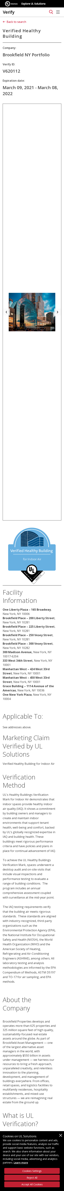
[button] (6, 312)
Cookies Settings (32, 1171)
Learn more (21, 1162)
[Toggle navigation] (51, 12)
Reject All (32, 1177)
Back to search (16, 22)
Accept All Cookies (32, 1184)
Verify (8, 12)
